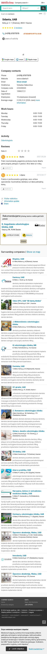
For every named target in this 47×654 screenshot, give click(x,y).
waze (21, 59)
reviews (18, 28)
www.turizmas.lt (35, 615)
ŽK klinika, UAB (19, 452)
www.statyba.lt (14, 615)
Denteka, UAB (18, 366)
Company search (21, 3)
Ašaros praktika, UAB (22, 470)
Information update (11, 201)
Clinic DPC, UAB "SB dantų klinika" (27, 301)
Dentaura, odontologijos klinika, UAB (28, 514)
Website (29, 235)
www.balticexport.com (8, 617)
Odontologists (7, 140)
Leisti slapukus (17, 649)
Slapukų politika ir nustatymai (10, 612)
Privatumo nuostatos (35, 610)
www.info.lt (5, 615)
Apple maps (32, 59)
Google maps (9, 59)
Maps (26, 600)
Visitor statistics (10, 198)
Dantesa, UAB (18, 277)
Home (3, 602)
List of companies (8, 14)
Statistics (24, 612)
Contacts (24, 610)
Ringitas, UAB (18, 259)
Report (44, 168)
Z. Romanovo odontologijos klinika (27, 411)
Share (6, 204)
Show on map (33, 252)
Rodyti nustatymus (35, 649)
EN (42, 3)
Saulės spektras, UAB (13, 610)
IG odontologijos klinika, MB (24, 345)
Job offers (29, 605)
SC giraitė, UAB (19, 387)
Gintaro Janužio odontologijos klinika (28, 431)
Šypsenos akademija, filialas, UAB (27, 532)
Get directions (33, 602)
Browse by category (7, 605)
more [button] (23, 241)
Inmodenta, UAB (19, 556)
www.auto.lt (24, 615)
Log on (31, 612)
